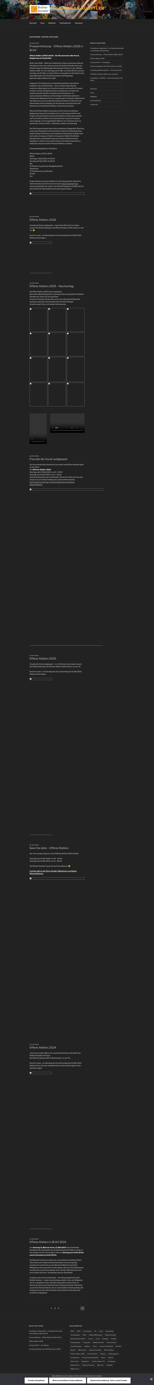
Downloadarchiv (65, 23)
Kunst (95, 1346)
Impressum (79, 23)
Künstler (118, 1346)
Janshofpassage (76, 1346)
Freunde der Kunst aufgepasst (48, 459)
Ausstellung (109, 1331)
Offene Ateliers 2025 (42, 658)
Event (98, 1339)
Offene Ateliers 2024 (42, 1047)
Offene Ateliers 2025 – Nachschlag (51, 286)
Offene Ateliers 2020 (78, 1354)
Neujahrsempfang (95, 1350)
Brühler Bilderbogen (95, 1335)
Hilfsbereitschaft (98, 1342)
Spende (110, 1357)
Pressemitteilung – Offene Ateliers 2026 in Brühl (106, 54)
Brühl (84, 1335)
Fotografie (86, 1342)
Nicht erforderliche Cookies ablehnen (67, 1380)
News (42, 23)
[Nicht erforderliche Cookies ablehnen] (151, 1379)
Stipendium (85, 1361)
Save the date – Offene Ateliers (49, 848)
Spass (103, 1357)
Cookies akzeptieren (36, 1380)
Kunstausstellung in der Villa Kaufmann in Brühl (106, 66)
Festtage (105, 1339)
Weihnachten (75, 1365)
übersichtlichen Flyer (70, 184)
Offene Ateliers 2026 (42, 219)
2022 (72, 1331)
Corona (90, 1339)
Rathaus (103, 1354)
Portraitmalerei (92, 1354)
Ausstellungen (75, 1335)
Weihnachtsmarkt (88, 1365)
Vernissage (111, 1361)
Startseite (33, 23)
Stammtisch (75, 1361)
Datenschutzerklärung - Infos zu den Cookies (108, 1380)
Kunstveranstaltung (106, 1346)
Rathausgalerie (114, 1354)
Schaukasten (75, 1357)
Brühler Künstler (110, 1335)
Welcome (100, 1365)
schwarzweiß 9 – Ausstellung (100, 62)
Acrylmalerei (87, 1331)
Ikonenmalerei (111, 1342)
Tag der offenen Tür (98, 1361)
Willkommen (75, 1369)
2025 (78, 1331)
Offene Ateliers (109, 1350)
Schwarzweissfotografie (90, 1357)
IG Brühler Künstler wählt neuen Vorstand (104, 74)
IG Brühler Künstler (78, 8)
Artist (101, 1331)
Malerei (73, 1350)
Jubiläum (87, 1346)
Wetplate (109, 1365)
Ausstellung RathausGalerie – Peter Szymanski (106, 70)
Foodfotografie (75, 1342)
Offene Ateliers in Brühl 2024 (47, 1242)
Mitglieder (52, 23)
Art (95, 1331)
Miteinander (82, 1350)
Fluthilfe (113, 1339)
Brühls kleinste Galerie (78, 1339)
